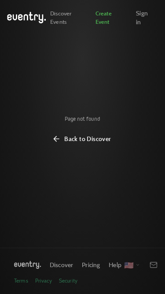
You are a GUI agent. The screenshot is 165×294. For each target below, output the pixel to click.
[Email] (154, 265)
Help (115, 264)
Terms (21, 280)
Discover (61, 264)
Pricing (91, 264)
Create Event (103, 17)
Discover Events (60, 17)
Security (68, 280)
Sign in (142, 17)
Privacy (43, 280)
